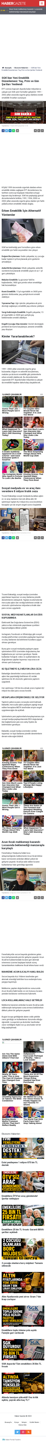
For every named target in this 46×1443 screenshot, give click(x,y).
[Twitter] (6, 130)
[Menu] (42, 3)
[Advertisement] (23, 40)
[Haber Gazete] (14, 3)
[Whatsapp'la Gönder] (13, 130)
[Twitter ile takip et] (17, 1432)
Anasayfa (8, 1422)
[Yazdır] (17, 130)
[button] (35, 130)
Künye (16, 1422)
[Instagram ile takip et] (23, 1432)
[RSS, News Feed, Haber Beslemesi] (28, 1432)
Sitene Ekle (22, 1425)
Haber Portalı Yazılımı (13, 1440)
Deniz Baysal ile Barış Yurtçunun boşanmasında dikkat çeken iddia (22, 10)
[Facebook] (3, 130)
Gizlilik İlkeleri (34, 1422)
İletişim (24, 1422)
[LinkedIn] (10, 130)
